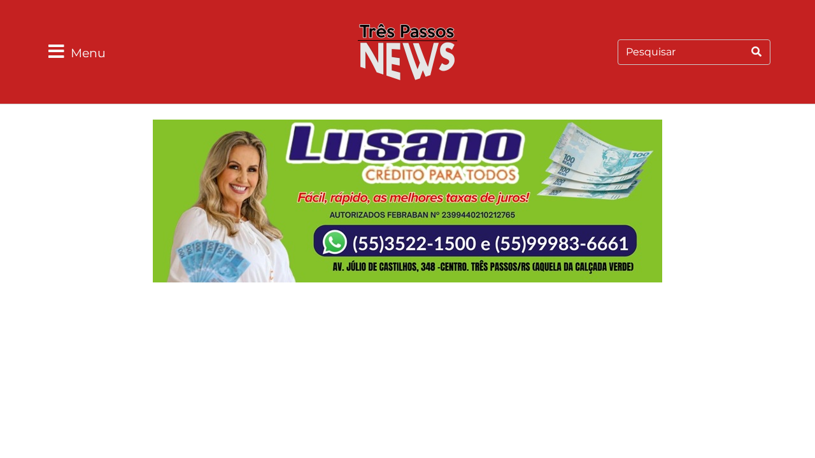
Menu (88, 52)
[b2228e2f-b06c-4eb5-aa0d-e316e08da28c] (407, 203)
